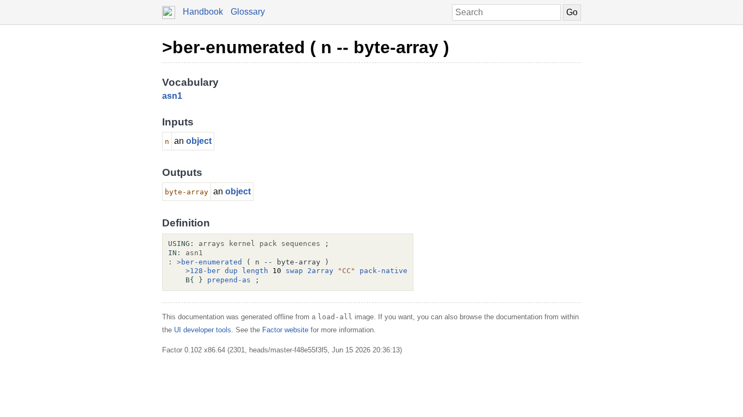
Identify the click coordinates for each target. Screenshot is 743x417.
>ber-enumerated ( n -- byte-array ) (305, 47)
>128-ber (202, 271)
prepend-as (229, 280)
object (199, 141)
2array (320, 271)
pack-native (383, 271)
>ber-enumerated (209, 262)
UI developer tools (202, 330)
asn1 (172, 95)
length (255, 271)
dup (231, 271)
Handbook (203, 11)
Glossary (248, 11)
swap (294, 271)
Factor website (285, 330)
